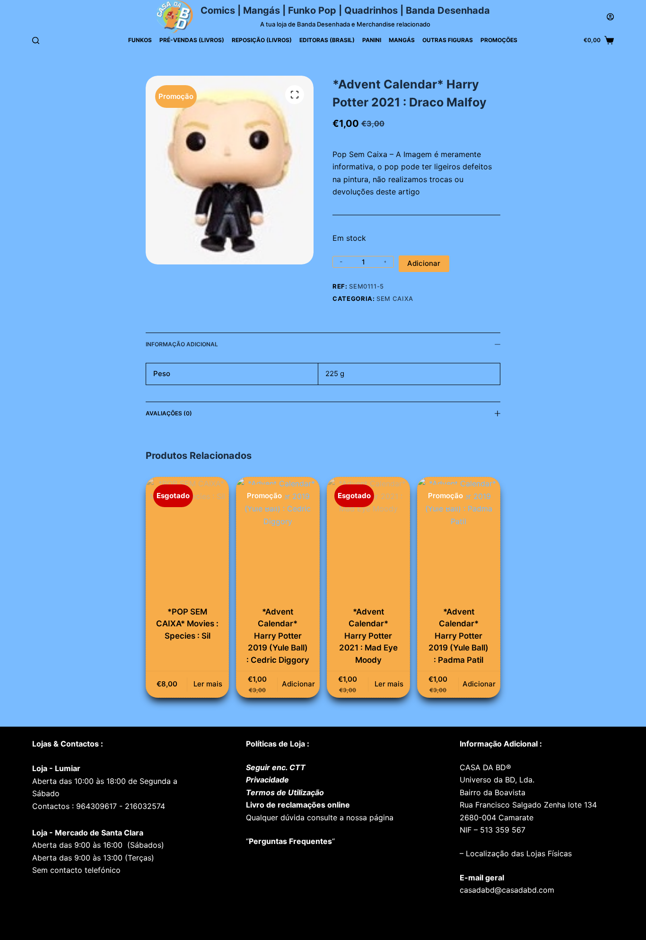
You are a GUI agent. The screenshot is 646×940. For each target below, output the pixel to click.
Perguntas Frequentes (290, 841)
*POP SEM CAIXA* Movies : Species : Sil (187, 624)
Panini (371, 40)
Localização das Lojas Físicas (517, 853)
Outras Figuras (447, 40)
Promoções (498, 40)
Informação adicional (182, 344)
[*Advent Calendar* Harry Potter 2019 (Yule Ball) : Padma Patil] (459, 539)
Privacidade (267, 779)
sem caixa (394, 298)
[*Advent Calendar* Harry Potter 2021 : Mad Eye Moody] (368, 539)
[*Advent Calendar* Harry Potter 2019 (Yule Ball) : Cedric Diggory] (277, 539)
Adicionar (423, 263)
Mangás (402, 40)
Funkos (140, 40)
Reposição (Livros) (262, 40)
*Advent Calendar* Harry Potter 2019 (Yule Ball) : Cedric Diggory (277, 636)
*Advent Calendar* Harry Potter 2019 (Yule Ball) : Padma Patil (458, 636)
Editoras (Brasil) (327, 40)
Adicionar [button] (298, 683)
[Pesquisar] (35, 40)
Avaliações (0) (169, 413)
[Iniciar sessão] (610, 16)
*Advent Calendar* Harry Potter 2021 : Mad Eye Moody (368, 636)
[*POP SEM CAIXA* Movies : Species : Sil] (187, 539)
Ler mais (207, 683)
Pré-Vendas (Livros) (191, 40)
